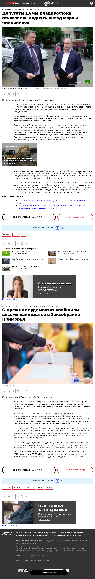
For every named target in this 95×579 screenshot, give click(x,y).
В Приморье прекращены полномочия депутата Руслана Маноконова (53, 205)
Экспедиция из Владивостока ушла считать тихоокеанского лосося (73, 252)
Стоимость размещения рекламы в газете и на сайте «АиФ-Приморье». (59, 533)
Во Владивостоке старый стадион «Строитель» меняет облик (24, 252)
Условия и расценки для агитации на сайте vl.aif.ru (35, 535)
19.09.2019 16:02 (7, 9)
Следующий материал (49, 572)
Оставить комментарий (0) (75, 217)
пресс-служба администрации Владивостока (52, 88)
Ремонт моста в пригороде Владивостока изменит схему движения (27, 267)
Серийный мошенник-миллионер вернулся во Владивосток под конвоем (28, 260)
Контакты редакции (23, 533)
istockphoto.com (8, 385)
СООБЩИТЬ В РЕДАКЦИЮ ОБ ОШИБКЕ (70, 535)
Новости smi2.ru (10, 299)
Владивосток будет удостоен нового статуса (40, 208)
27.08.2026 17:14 (7, 306)
